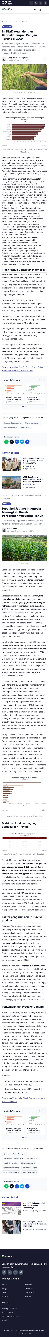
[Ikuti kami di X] (36, 3)
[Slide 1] (23, 406)
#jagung (6, 1154)
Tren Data (29, 1289)
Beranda (5, 21)
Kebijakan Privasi (27, 1334)
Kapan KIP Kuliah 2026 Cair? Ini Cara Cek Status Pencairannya (34, 1205)
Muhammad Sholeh (35, 1148)
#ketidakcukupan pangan (12, 423)
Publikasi (5, 1296)
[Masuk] (40, 9)
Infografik (5, 1289)
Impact (4, 1320)
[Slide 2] (25, 406)
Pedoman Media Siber (10, 1316)
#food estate (25, 427)
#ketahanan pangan (10, 427)
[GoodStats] (9, 10)
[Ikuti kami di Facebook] (31, 3)
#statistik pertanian (10, 1163)
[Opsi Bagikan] (45, 59)
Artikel (14, 21)
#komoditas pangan (30, 1168)
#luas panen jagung (28, 1163)
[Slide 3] (26, 406)
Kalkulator (29, 1296)
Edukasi (7, 499)
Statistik (28, 1285)
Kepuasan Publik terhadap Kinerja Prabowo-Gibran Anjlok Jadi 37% (33, 460)
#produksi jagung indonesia (13, 1158)
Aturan (18, 1334)
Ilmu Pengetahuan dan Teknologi (33, 495)
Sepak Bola (29, 1292)
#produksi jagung (19, 1154)
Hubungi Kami (7, 1312)
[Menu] (45, 9)
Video (4, 1292)
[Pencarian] (35, 9)
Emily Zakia (13, 1148)
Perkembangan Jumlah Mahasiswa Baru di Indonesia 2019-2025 (35, 1223)
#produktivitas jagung (11, 1168)
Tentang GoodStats (9, 1309)
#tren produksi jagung (11, 1172)
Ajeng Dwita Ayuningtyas (18, 418)
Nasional (23, 21)
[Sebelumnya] (39, 380)
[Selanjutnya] (43, 380)
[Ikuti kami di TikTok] (45, 3)
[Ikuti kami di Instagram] (40, 3)
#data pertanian (32, 1158)
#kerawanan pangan (32, 423)
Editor (40, 418)
